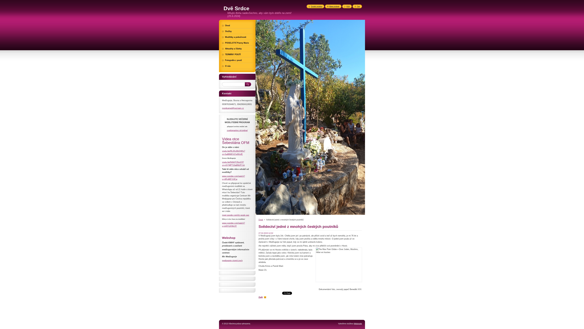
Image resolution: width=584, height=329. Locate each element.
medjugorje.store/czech (232, 260)
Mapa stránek (334, 6)
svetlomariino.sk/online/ (237, 130)
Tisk (358, 6)
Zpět (261, 297)
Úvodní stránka (316, 6)
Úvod (261, 220)
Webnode (358, 324)
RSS (348, 6)
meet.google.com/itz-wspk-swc (235, 215)
